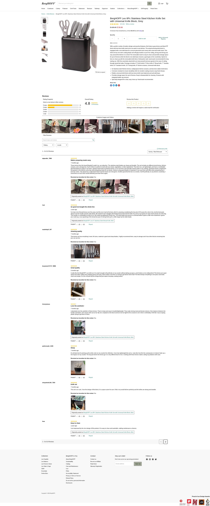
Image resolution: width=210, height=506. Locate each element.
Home (43, 8)
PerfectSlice (44, 473)
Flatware (65, 8)
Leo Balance (44, 461)
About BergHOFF (132, 8)
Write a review (130, 24)
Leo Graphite (44, 459)
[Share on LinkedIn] (116, 85)
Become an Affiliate (95, 461)
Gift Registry (144, 8)
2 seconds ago (163, 38)
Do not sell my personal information (75, 480)
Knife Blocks (50, 14)
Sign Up (137, 464)
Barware (89, 8)
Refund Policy (69, 478)
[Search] (149, 3)
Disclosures (69, 483)
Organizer (105, 8)
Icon (67, 468)
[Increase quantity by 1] (124, 38)
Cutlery (58, 8)
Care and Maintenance (72, 466)
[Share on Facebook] (111, 85)
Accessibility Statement (72, 473)
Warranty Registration (96, 466)
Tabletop (97, 8)
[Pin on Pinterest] (119, 85)
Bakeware (82, 8)
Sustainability (69, 461)
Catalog (68, 464)
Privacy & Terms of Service (73, 475)
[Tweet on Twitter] (114, 85)
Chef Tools (73, 8)
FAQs (67, 471)
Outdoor (112, 8)
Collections (120, 8)
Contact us (93, 459)
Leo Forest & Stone (46, 464)
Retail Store (154, 8)
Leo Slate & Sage (46, 466)
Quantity (112, 35)
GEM (42, 468)
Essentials (44, 471)
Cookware (50, 8)
